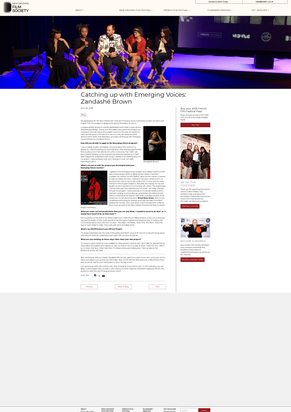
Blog (83, 115)
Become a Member (193, 241)
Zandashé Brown (103, 139)
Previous (89, 287)
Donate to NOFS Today (218, 2)
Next (157, 287)
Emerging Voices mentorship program (137, 121)
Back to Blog (123, 287)
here (100, 269)
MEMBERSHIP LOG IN (264, 2)
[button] (95, 275)
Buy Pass (195, 125)
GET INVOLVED (260, 10)
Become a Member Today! (192, 260)
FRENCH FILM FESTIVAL (175, 10)
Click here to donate (190, 206)
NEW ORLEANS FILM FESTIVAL (135, 10)
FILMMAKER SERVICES (219, 10)
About (79, 10)
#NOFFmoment (97, 229)
